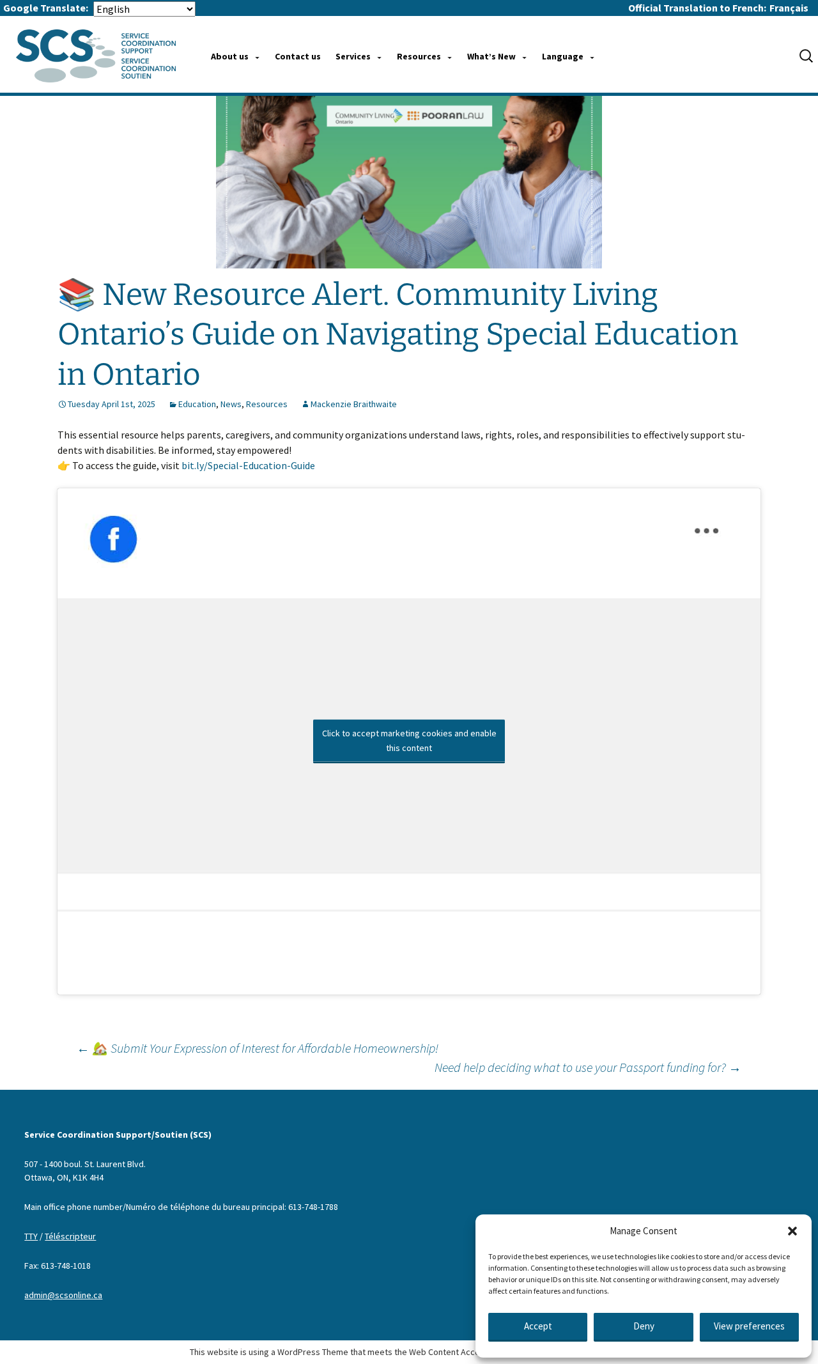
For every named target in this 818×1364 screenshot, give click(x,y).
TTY (31, 1236)
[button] (792, 1231)
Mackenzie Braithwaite (354, 404)
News (231, 404)
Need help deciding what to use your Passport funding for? (588, 1067)
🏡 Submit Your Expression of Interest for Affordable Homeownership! (257, 1048)
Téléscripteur (70, 1236)
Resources (419, 56)
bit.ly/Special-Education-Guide (248, 465)
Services (353, 56)
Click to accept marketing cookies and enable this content (409, 740)
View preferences (749, 1326)
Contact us (298, 56)
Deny (643, 1326)
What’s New (491, 56)
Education (197, 404)
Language (562, 56)
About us (230, 56)
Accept (538, 1326)
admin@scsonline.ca (63, 1295)
